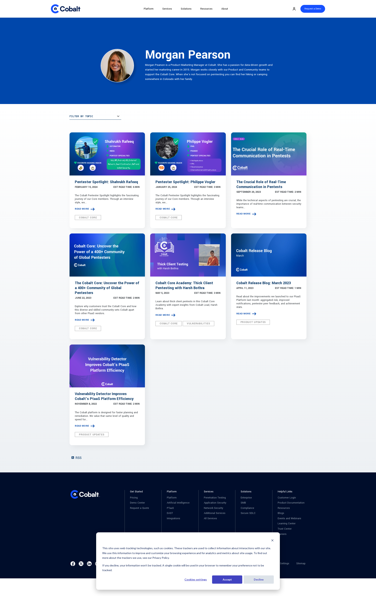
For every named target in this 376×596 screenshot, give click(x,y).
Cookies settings (195, 579)
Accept (227, 579)
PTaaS (170, 508)
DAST (170, 513)
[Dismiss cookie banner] (272, 540)
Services (167, 9)
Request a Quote (139, 508)
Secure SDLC (248, 513)
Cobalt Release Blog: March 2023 (263, 283)
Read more (82, 209)
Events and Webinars (289, 518)
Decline (259, 579)
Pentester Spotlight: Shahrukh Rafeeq (106, 181)
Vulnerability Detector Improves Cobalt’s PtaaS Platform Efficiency (104, 396)
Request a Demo (313, 8)
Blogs (281, 513)
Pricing (134, 497)
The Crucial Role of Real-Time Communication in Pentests (261, 184)
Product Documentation (291, 503)
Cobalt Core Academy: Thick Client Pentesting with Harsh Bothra (184, 285)
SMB (243, 503)
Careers (282, 534)
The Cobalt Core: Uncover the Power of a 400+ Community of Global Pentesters (107, 287)
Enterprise (246, 497)
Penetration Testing (215, 497)
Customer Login (287, 497)
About (224, 9)
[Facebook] (72, 563)
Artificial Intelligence (178, 503)
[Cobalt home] (65, 8)
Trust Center (285, 529)
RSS (78, 458)
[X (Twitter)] (81, 563)
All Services (210, 518)
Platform (149, 9)
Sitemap (301, 563)
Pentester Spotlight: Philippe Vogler (185, 181)
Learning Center (287, 523)
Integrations (173, 518)
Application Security (215, 503)
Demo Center (137, 503)
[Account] (294, 9)
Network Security (213, 508)
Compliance (247, 508)
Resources (206, 9)
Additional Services (214, 513)
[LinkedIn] (89, 563)
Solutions (186, 9)
